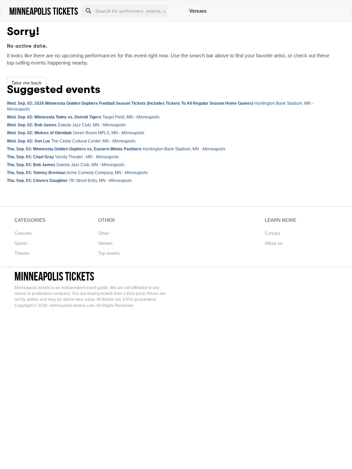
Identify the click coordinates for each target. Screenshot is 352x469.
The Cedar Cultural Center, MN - (71, 141)
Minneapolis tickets (54, 276)
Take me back (26, 82)
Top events (109, 253)
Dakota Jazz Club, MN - (66, 125)
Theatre (22, 253)
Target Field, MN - (83, 117)
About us (274, 243)
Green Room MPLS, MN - (75, 132)
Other (103, 233)
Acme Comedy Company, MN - (77, 172)
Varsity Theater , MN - (63, 157)
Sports (21, 243)
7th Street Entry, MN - (69, 180)
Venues (198, 11)
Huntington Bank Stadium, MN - (116, 149)
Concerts (23, 233)
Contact (272, 233)
